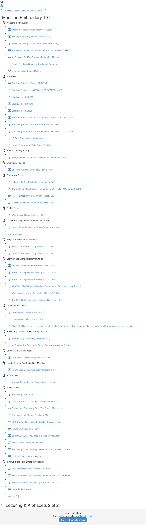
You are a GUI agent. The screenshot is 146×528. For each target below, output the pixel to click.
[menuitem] (1, 6)
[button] (1, 2)
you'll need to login (84, 516)
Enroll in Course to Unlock (73, 519)
